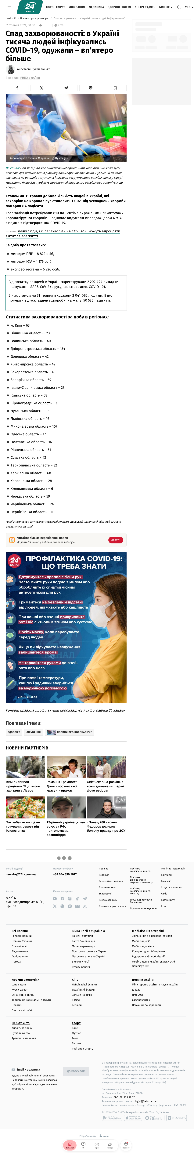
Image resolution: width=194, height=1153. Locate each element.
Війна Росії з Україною (88, 931)
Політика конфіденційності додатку (140, 891)
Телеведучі (105, 894)
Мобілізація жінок (143, 946)
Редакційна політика (111, 881)
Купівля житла (21, 1033)
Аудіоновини (20, 956)
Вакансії (166, 881)
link (54, 898)
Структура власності (173, 887)
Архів (164, 894)
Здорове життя (119, 7)
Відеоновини (20, 951)
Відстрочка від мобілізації (148, 956)
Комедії (76, 1000)
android (112, 1118)
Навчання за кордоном (146, 1005)
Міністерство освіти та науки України (155, 984)
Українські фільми (83, 989)
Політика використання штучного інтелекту (141, 880)
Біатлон (76, 1043)
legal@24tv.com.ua (145, 1101)
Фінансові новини (23, 994)
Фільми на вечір (82, 994)
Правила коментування (143, 908)
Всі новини (20, 931)
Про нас (103, 869)
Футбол (76, 1033)
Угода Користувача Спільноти (141, 901)
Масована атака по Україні (88, 956)
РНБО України (30, 78)
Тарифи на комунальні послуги (31, 1000)
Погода (16, 961)
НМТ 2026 (138, 994)
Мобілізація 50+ (142, 941)
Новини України (22, 941)
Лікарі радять (145, 7)
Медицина (96, 7)
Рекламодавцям (108, 900)
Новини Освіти (142, 979)
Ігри (163, 906)
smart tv (154, 1118)
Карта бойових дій (83, 941)
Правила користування (112, 906)
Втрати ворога (81, 967)
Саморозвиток (141, 1000)
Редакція (104, 875)
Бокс (74, 1028)
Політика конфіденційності (140, 870)
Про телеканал (107, 887)
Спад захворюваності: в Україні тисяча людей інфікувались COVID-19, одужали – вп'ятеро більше (90, 18)
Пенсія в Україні (22, 1010)
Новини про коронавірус (35, 18)
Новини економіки (25, 979)
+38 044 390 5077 (65, 874)
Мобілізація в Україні (148, 931)
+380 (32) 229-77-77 (124, 1097)
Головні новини (22, 935)
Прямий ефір (20, 946)
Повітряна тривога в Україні (89, 951)
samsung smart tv (176, 1118)
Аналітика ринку (22, 1028)
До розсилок (76, 1071)
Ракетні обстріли (82, 935)
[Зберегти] (115, 88)
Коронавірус (55, 7)
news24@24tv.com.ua (21, 874)
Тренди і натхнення (24, 1038)
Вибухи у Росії (80, 961)
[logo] (30, 7)
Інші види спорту (82, 1048)
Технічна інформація (173, 869)
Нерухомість (21, 1023)
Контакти (166, 875)
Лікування (77, 7)
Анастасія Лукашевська (33, 69)
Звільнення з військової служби (152, 935)
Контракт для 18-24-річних (148, 951)
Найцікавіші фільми (84, 984)
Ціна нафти (19, 984)
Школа (136, 989)
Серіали (77, 1005)
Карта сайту (168, 900)
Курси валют (19, 989)
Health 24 (11, 18)
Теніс (75, 1038)
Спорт (76, 1023)
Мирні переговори (83, 946)
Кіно (75, 979)
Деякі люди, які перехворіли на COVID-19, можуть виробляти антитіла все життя (63, 233)
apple (133, 1118)
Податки (17, 1005)
